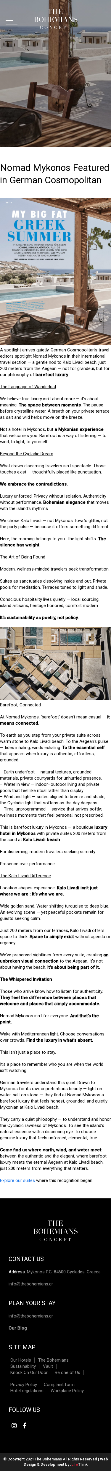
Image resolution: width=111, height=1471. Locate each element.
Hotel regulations (27, 1390)
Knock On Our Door (29, 1372)
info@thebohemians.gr (31, 1284)
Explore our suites (17, 1180)
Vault (48, 1366)
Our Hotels (20, 1360)
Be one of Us (67, 1372)
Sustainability (23, 1366)
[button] (13, 20)
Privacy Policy (23, 1384)
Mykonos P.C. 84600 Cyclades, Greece (64, 1272)
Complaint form (59, 1384)
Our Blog (18, 1328)
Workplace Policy (67, 1390)
